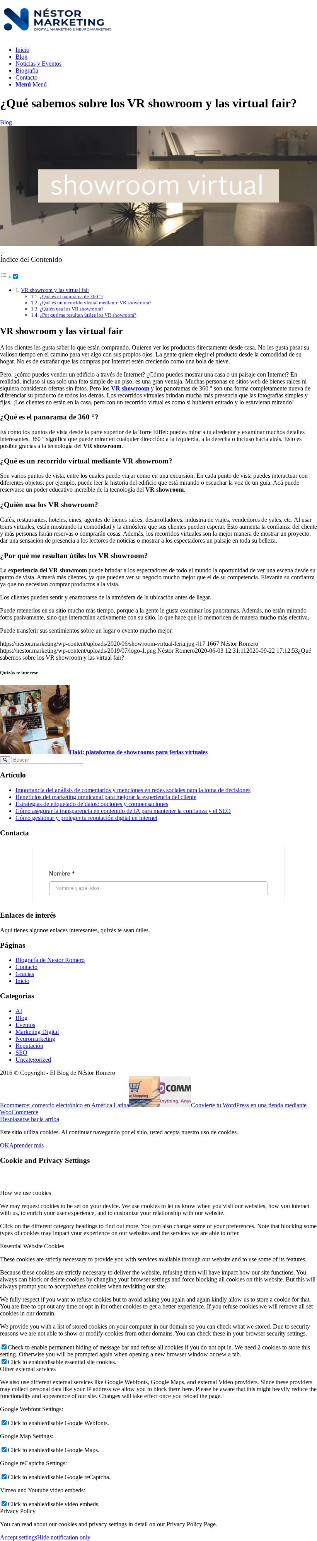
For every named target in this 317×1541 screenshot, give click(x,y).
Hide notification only (63, 1537)
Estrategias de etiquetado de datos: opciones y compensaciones (91, 804)
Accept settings (18, 1537)
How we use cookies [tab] (25, 1193)
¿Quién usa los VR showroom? (72, 309)
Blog (6, 122)
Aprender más (26, 1145)
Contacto (26, 967)
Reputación (29, 1045)
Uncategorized (33, 1059)
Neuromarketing (35, 1038)
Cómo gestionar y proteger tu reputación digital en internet (86, 818)
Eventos (25, 1025)
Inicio (22, 981)
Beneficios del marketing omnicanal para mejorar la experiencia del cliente (105, 797)
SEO (21, 1052)
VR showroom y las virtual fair (55, 290)
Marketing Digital (37, 1031)
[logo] (58, 36)
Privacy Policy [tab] (18, 1511)
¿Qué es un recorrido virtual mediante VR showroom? (96, 302)
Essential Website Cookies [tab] (32, 1246)
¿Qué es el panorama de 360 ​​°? (72, 296)
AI (18, 1011)
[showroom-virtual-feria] (158, 244)
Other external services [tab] (28, 1369)
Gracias (24, 974)
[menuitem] (166, 49)
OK (4, 1145)
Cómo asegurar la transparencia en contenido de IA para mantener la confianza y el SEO (123, 811)
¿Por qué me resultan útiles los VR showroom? (88, 315)
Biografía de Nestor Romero (50, 960)
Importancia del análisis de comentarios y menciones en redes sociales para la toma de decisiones (133, 790)
